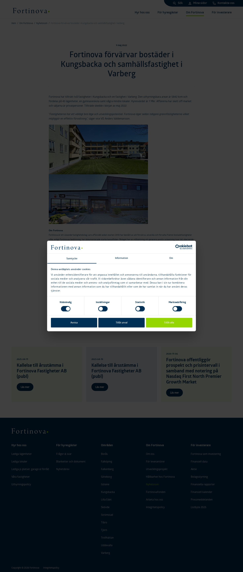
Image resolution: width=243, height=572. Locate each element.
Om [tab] (171, 258)
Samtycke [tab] (72, 258)
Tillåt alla (169, 322)
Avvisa (74, 322)
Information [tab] (121, 258)
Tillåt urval (121, 322)
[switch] (103, 308)
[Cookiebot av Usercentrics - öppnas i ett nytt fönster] (177, 247)
